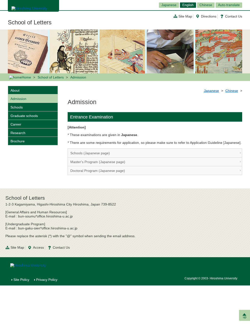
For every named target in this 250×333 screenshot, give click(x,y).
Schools (16, 107)
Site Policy (21, 280)
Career (15, 124)
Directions (208, 16)
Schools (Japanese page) (90, 153)
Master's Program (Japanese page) (97, 162)
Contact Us (233, 16)
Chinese (205, 5)
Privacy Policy (46, 280)
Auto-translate (229, 5)
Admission (18, 99)
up (244, 317)
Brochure (17, 141)
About (15, 90)
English (188, 5)
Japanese (169, 5)
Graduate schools (24, 116)
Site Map (185, 16)
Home (26, 77)
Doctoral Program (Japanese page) (97, 171)
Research (17, 133)
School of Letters (30, 22)
